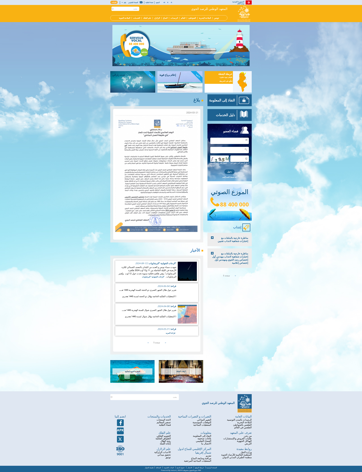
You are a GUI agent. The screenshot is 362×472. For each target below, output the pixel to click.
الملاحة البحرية (244, 422)
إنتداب (237, 227)
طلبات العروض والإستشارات (237, 438)
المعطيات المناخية (202, 425)
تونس (216, 18)
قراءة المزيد (170, 333)
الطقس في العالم (243, 427)
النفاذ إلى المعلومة (222, 100)
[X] (120, 439)
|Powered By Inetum (169, 470)
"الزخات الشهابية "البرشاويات (162, 263)
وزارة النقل (246, 452)
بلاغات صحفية (204, 438)
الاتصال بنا (206, 443)
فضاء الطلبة (149, 2)
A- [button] (171, 2)
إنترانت (114, 2)
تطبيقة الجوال (149, 468)
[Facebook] (120, 422)
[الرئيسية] (244, 13)
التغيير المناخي (204, 419)
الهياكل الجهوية (244, 441)
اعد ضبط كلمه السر (229, 177)
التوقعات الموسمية (202, 422)
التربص (248, 443)
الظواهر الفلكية (163, 438)
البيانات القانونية (169, 468)
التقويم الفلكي (164, 436)
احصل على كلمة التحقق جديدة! (218, 164)
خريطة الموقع (199, 468)
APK (120, 430)
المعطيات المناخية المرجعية (197, 461)
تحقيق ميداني (164, 454)
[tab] (229, 239)
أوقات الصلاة (180, 371)
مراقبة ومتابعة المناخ (201, 458)
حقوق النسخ (181, 468)
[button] (167, 2)
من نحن (248, 436)
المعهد (158, 2)
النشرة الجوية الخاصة (132, 371)
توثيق (168, 457)
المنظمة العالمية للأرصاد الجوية (236, 454)
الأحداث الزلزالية (162, 452)
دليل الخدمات (225, 115)
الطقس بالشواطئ (242, 425)
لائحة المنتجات (164, 419)
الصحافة (158, 468)
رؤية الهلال (165, 441)
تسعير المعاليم (164, 422)
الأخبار (195, 250)
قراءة (173, 286)
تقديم (208, 455)
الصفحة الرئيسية (211, 468)
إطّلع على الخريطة (225, 81)
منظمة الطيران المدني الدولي (237, 457)
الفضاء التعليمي (133, 2)
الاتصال (190, 468)
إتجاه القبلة (165, 443)
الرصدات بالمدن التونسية (239, 419)
